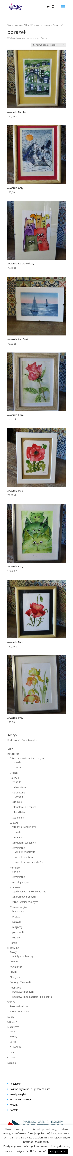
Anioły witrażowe (19, 1006)
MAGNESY (13, 1027)
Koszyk (13, 1104)
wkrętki (19, 796)
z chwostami (19, 787)
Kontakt (11, 1062)
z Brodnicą (16, 1046)
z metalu (17, 801)
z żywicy (16, 767)
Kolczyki (14, 777)
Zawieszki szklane (19, 1011)
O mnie (11, 1057)
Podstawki (15, 987)
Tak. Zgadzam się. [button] (58, 1151)
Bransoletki (16, 887)
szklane (16, 871)
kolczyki (16, 921)
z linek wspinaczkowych (25, 902)
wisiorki (16, 937)
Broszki (14, 772)
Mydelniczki (16, 966)
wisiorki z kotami (24, 857)
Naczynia (15, 977)
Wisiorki (14, 822)
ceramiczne (18, 792)
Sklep (27, 25)
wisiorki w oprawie (25, 851)
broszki (16, 916)
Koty (12, 1031)
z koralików (18, 812)
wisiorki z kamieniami (24, 826)
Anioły (13, 952)
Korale (13, 942)
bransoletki (18, 911)
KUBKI (10, 1016)
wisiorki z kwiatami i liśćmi (29, 862)
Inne (12, 1052)
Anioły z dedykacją (22, 956)
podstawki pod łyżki (23, 991)
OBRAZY (12, 1021)
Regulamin (15, 1083)
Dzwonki (14, 961)
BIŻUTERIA (13, 754)
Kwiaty (13, 1036)
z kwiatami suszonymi (24, 807)
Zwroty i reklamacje (20, 1099)
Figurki (13, 971)
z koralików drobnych (24, 896)
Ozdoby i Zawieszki (20, 982)
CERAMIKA (13, 948)
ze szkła (16, 762)
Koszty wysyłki (18, 1094)
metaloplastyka (20, 882)
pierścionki (18, 932)
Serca (13, 1041)
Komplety (15, 867)
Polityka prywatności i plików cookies (30, 1089)
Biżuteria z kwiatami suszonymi (27, 758)
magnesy (17, 927)
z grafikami (18, 817)
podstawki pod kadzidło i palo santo (32, 996)
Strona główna (14, 25)
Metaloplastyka (18, 907)
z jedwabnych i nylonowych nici (29, 891)
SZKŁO (11, 1002)
